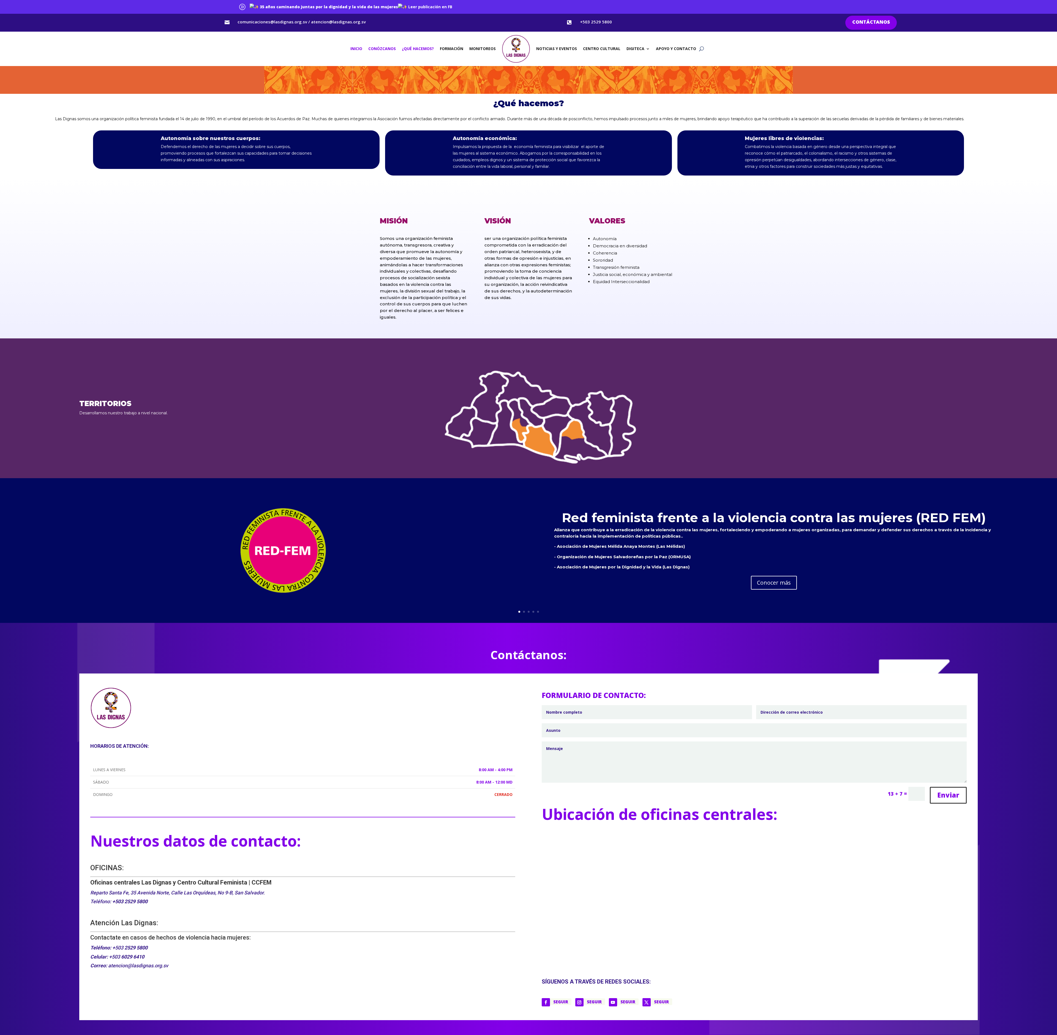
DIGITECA (635, 48)
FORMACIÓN (451, 48)
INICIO (356, 48)
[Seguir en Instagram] (579, 1002)
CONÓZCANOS (382, 48)
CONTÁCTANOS (871, 22)
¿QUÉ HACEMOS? (418, 48)
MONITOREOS (482, 48)
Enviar (948, 794)
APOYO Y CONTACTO (676, 48)
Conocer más (774, 582)
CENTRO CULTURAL (601, 48)
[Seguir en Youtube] (613, 1002)
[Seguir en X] (646, 1002)
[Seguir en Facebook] (546, 1002)
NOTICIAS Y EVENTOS (556, 48)
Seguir (560, 1001)
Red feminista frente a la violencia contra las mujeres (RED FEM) (774, 517)
